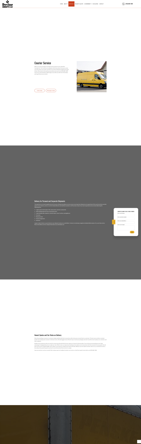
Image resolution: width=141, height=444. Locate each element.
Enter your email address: (122, 220)
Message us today (51, 90)
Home (61, 3)
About (65, 3)
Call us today (39, 90)
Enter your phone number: (122, 216)
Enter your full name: (121, 213)
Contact (101, 3)
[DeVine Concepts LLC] (7, 3)
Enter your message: (121, 224)
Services (71, 3)
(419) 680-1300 (129, 4)
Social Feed (95, 3)
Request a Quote (79, 3)
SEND (132, 232)
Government (87, 3)
